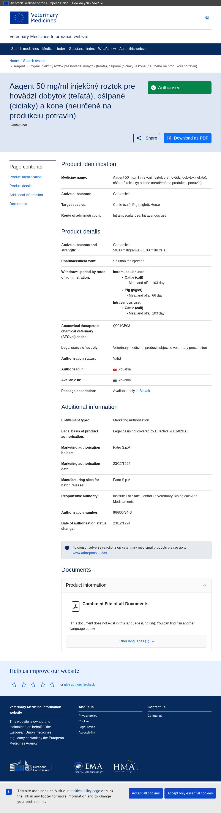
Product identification (25, 177)
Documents (18, 204)
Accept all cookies (146, 793)
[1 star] (14, 684)
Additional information (26, 195)
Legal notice (87, 727)
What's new (107, 49)
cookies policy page (85, 791)
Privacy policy (88, 715)
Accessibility (87, 732)
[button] (146, 138)
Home (14, 61)
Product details (20, 186)
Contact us (155, 715)
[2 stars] (18, 684)
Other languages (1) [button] (134, 641)
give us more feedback (79, 684)
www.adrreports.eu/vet (90, 553)
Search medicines (25, 49)
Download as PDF (191, 138)
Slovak (144, 391)
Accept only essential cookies (190, 793)
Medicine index (54, 49)
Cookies (84, 721)
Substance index (82, 49)
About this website (133, 49)
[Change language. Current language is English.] (207, 18)
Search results (34, 61)
